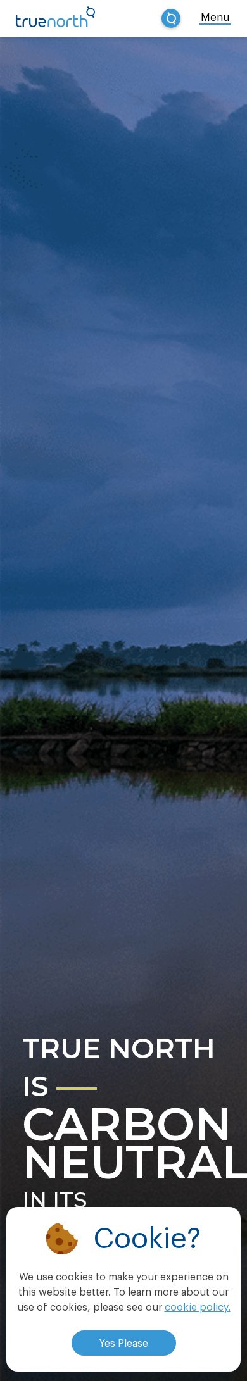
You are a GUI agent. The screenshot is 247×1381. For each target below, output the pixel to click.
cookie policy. (198, 1308)
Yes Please (123, 1344)
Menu (215, 17)
